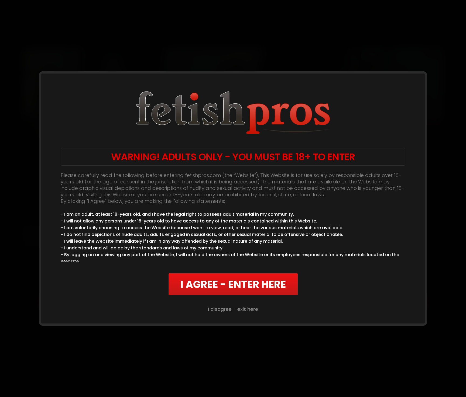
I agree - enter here (233, 284)
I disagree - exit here (233, 309)
